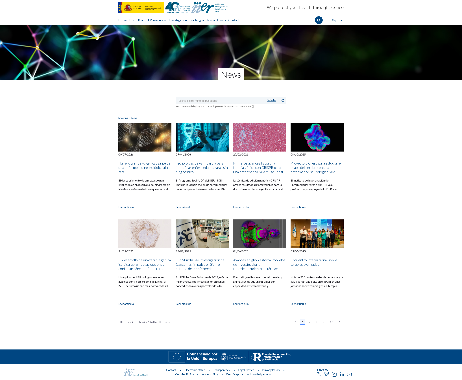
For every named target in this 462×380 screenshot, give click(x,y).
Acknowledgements (259, 374)
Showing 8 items (127, 117)
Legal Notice (246, 370)
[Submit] (283, 100)
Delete (271, 100)
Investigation (178, 20)
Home (122, 20)
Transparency (221, 370)
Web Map (232, 374)
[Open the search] (319, 20)
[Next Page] (339, 322)
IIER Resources (156, 20)
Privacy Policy (271, 370)
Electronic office (194, 370)
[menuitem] (122, 20)
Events (221, 20)
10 (332, 322)
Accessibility (210, 374)
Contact (233, 20)
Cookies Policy (184, 374)
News (211, 20)
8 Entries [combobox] (125, 321)
